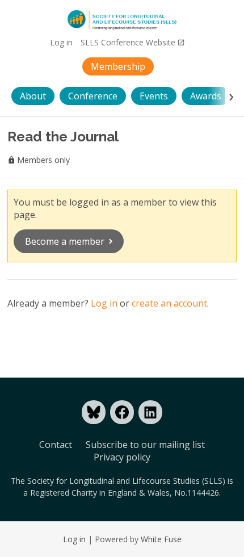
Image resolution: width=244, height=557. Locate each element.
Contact (55, 444)
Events (154, 96)
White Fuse (161, 539)
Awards (205, 96)
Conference (92, 96)
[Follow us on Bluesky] (94, 412)
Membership (118, 66)
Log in (61, 42)
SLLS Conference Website (128, 42)
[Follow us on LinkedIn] (150, 412)
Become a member (64, 241)
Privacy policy (122, 457)
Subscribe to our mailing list (145, 444)
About (33, 96)
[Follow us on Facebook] (122, 412)
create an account (169, 303)
